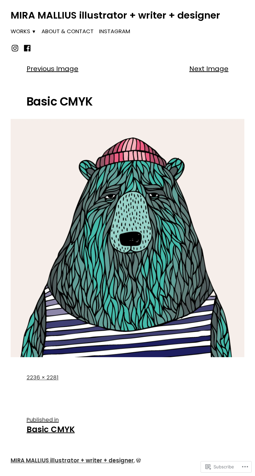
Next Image (208, 68)
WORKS (20, 31)
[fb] (26, 47)
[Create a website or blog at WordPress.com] (138, 460)
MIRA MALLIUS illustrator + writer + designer (115, 15)
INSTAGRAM (114, 31)
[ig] (16, 47)
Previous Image (52, 68)
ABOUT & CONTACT (68, 31)
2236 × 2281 (42, 377)
